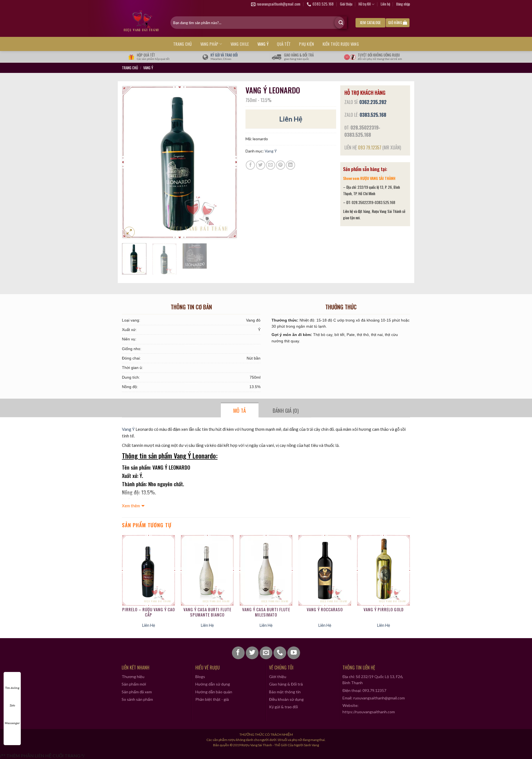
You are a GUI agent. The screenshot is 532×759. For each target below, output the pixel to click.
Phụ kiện (306, 44)
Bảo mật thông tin (285, 691)
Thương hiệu (133, 676)
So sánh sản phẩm (137, 699)
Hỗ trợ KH (365, 4)
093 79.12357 (369, 147)
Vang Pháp (209, 44)
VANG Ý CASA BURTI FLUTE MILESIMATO (266, 612)
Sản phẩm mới (134, 684)
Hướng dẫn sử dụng (212, 684)
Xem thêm (131, 505)
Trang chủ (182, 44)
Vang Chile (240, 44)
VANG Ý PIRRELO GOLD (384, 609)
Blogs (200, 676)
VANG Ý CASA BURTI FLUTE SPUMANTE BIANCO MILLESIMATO (207, 612)
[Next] (227, 162)
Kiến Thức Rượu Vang (341, 44)
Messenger (12, 723)
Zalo (12, 705)
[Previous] (131, 162)
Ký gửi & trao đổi (283, 706)
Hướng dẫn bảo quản (213, 691)
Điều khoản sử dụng (286, 699)
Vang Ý (263, 44)
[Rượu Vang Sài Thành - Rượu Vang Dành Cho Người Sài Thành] (142, 22)
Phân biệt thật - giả (212, 699)
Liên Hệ (290, 119)
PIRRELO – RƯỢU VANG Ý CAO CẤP (148, 612)
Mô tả (239, 410)
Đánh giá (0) (286, 410)
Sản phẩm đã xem (137, 691)
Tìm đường (12, 687)
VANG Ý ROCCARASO (325, 609)
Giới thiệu (346, 4)
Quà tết (284, 44)
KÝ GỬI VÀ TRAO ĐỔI (224, 55)
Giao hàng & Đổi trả (286, 684)
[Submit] (340, 22)
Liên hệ (385, 4)
